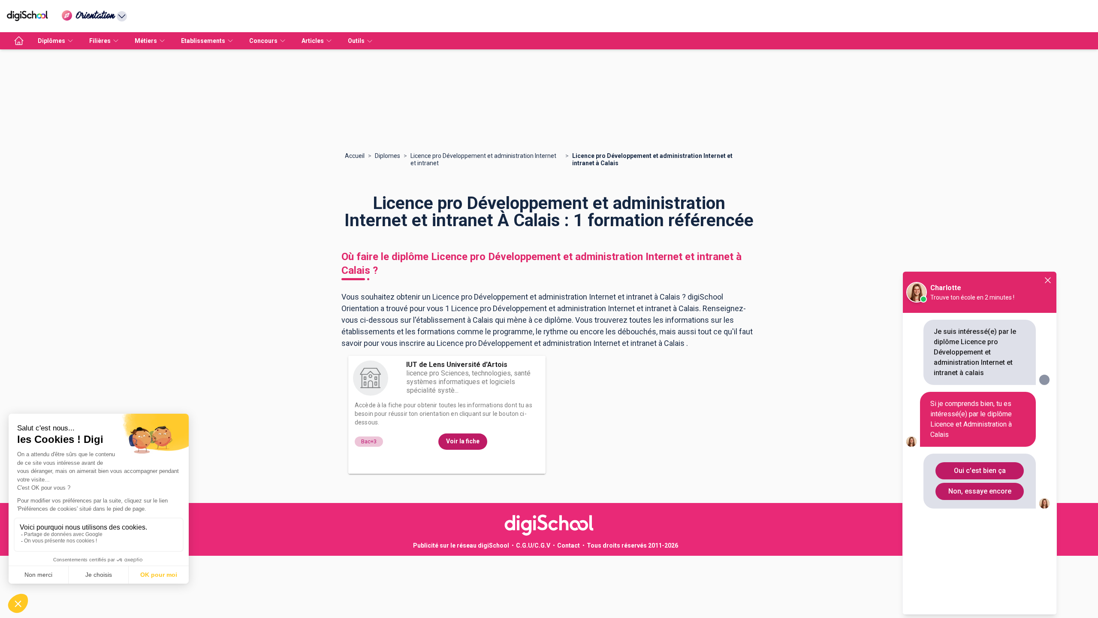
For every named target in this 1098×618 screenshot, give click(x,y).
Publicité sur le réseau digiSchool (461, 545)
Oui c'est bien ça (980, 471)
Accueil (355, 155)
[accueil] (19, 40)
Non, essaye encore (979, 491)
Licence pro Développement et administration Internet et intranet (483, 159)
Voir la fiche (463, 441)
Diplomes (387, 155)
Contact (568, 545)
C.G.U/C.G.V (533, 545)
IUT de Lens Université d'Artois (456, 364)
